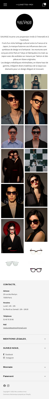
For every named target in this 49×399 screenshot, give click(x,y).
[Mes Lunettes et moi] (24, 5)
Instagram (10, 357)
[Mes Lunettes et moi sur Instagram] (8, 386)
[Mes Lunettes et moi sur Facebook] (4, 386)
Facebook (9, 354)
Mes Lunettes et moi (20, 392)
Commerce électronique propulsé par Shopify (17, 394)
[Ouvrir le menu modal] (5, 4)
